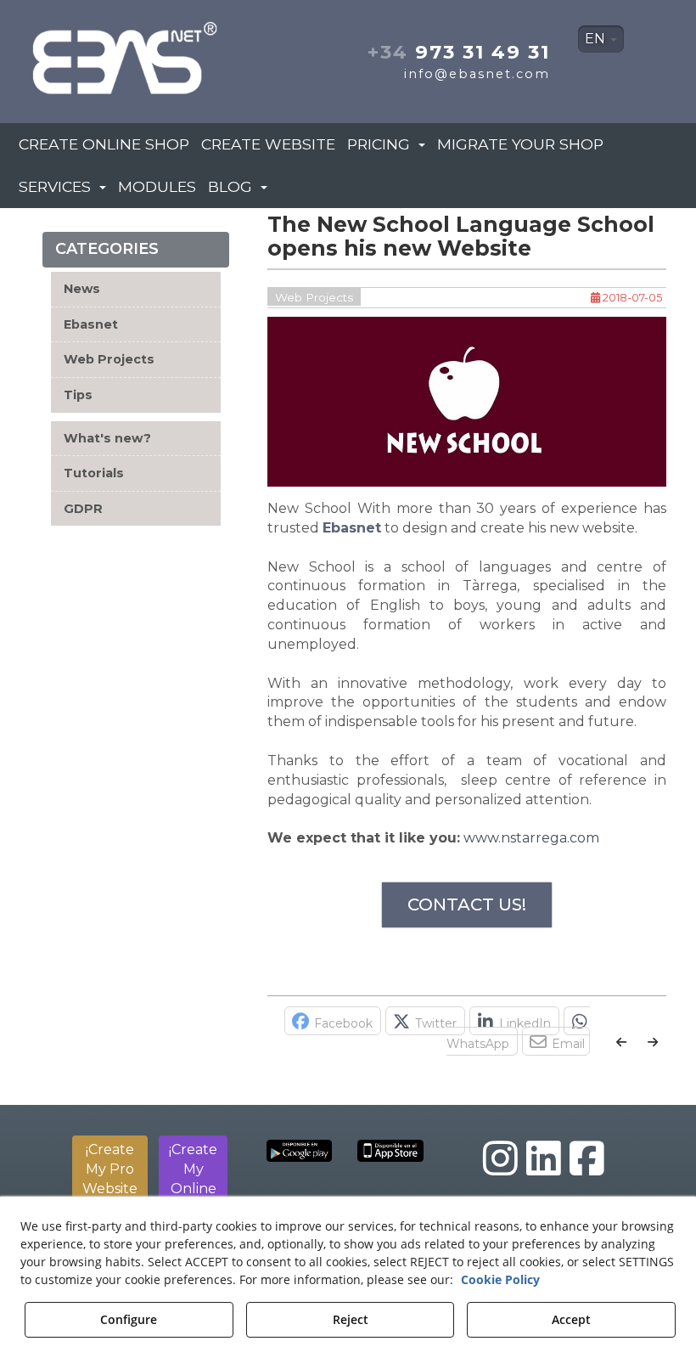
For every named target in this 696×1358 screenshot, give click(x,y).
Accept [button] (571, 1319)
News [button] (82, 288)
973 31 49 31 (459, 52)
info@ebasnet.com (477, 74)
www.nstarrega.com (531, 838)
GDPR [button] (83, 508)
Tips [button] (78, 395)
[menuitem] (601, 39)
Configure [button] (128, 1319)
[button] (126, 53)
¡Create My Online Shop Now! (193, 1188)
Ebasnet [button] (91, 324)
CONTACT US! (466, 904)
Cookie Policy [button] (500, 1279)
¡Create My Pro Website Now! (110, 1178)
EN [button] (597, 39)
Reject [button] (350, 1319)
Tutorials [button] (94, 473)
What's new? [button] (107, 438)
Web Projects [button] (109, 359)
